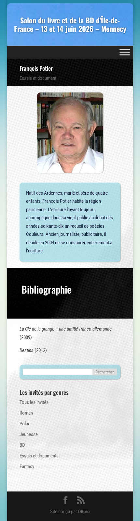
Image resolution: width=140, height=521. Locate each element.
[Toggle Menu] (124, 52)
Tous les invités (34, 402)
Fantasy (27, 466)
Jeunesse (29, 434)
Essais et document (38, 78)
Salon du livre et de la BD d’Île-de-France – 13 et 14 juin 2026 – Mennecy (70, 24)
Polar (25, 424)
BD (22, 445)
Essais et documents (39, 456)
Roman (26, 413)
